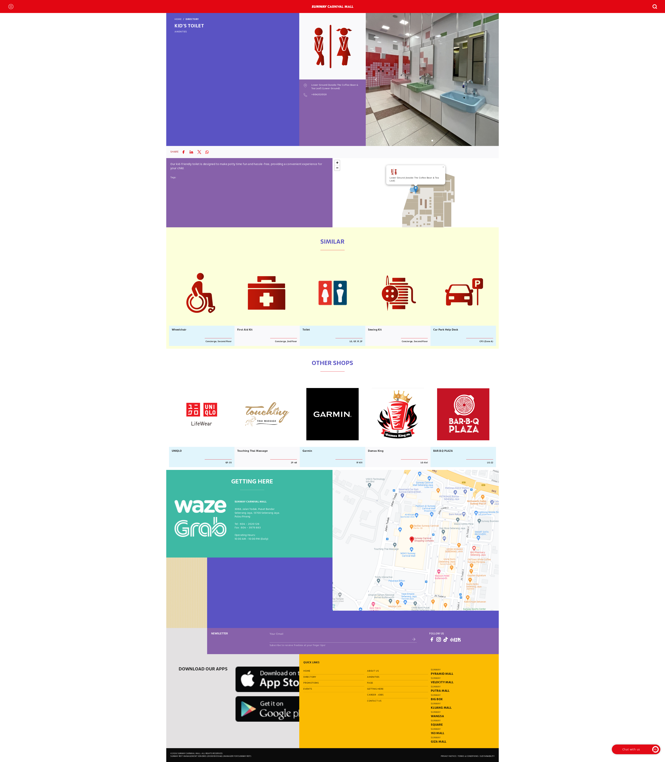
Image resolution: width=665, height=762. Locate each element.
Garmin (307, 451)
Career (371, 695)
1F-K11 (359, 463)
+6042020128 (319, 95)
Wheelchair (179, 330)
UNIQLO (177, 451)
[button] (653, 6)
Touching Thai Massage (252, 451)
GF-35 (228, 463)
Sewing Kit (375, 330)
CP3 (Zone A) (486, 341)
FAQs (370, 683)
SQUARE (437, 725)
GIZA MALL (438, 742)
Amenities (181, 32)
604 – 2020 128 (249, 524)
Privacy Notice (448, 756)
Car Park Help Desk (445, 330)
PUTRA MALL (440, 691)
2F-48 (294, 463)
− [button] (337, 168)
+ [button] (337, 163)
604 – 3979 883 (251, 528)
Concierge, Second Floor (219, 341)
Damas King (376, 451)
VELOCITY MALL (442, 682)
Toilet (306, 330)
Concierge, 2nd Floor (286, 341)
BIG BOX (437, 699)
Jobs (380, 695)
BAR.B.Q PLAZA (443, 451)
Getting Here (375, 689)
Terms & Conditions (468, 756)
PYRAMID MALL (442, 674)
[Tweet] (199, 152)
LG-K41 (424, 463)
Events (307, 689)
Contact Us (374, 701)
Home (178, 19)
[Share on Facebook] (183, 152)
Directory (192, 19)
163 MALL (437, 733)
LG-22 (490, 463)
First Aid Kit (245, 330)
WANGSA (437, 716)
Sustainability (487, 756)
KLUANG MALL (441, 708)
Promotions (311, 683)
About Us (373, 671)
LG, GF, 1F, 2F (356, 341)
